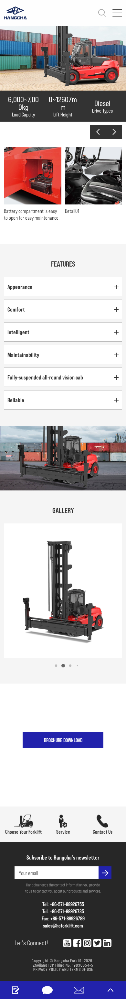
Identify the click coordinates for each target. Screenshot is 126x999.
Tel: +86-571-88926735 (63, 911)
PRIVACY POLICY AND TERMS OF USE (63, 969)
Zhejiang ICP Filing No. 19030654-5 (63, 965)
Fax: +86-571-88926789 (63, 918)
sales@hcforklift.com (63, 925)
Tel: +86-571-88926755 (63, 904)
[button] (98, 132)
